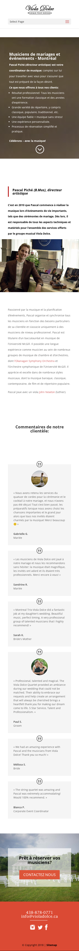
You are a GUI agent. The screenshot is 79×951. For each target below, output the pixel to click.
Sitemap (51, 945)
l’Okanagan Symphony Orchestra (34, 361)
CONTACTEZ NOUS (39, 874)
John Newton (47, 392)
